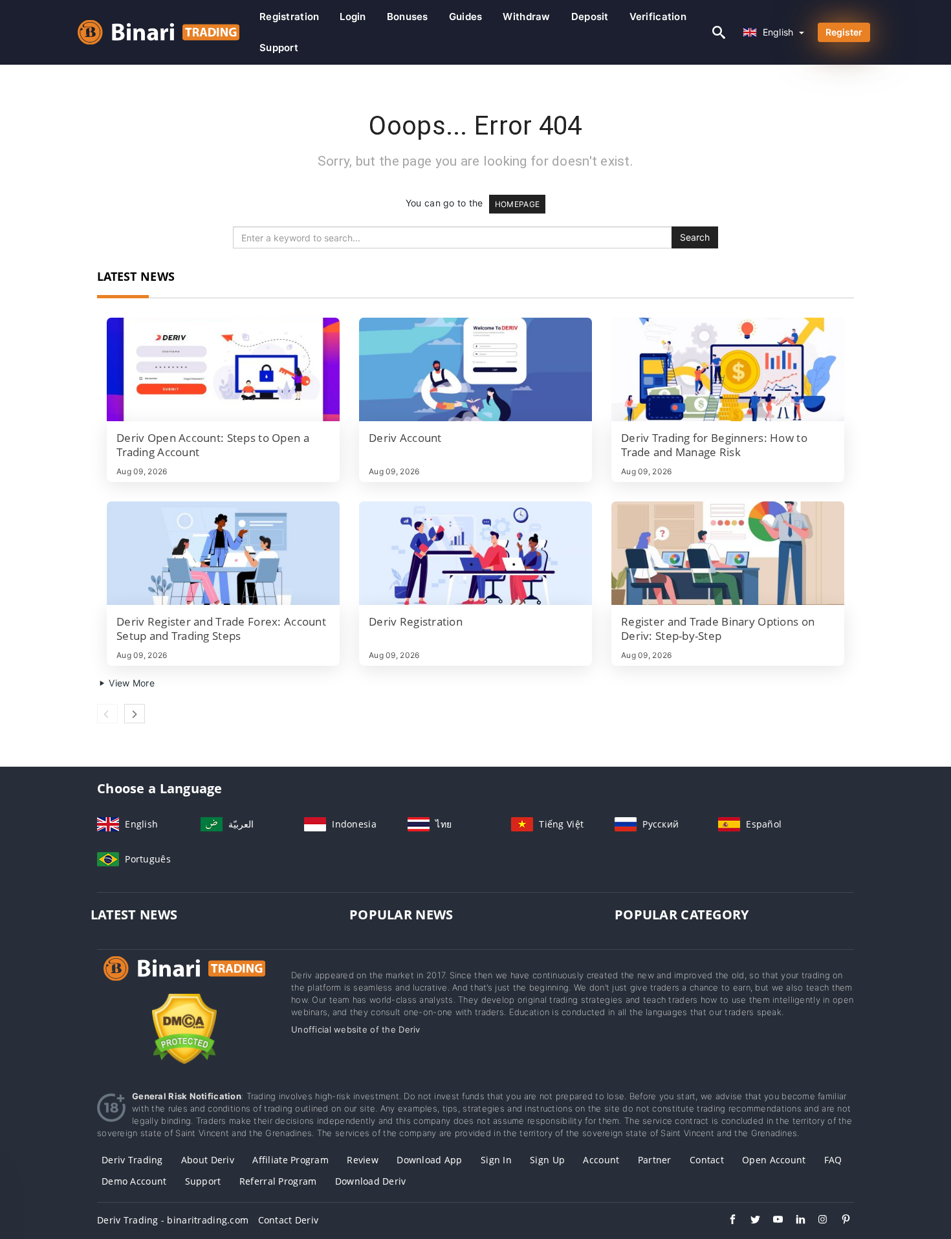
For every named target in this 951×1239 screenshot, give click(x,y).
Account (601, 1160)
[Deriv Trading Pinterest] (839, 1221)
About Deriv (207, 1160)
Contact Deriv (288, 1220)
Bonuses (407, 16)
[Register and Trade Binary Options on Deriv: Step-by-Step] (727, 553)
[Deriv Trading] (184, 980)
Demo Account (134, 1181)
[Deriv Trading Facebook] (726, 1221)
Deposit (590, 16)
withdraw (526, 16)
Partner (655, 1160)
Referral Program (277, 1181)
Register (843, 32)
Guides (466, 16)
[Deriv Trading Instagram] (816, 1221)
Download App (429, 1160)
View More (130, 682)
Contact (707, 1160)
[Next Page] (134, 713)
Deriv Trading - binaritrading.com (172, 1220)
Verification (657, 16)
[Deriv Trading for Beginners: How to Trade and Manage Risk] (727, 369)
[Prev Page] (107, 713)
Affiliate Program (290, 1160)
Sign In (496, 1160)
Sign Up (547, 1160)
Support (278, 47)
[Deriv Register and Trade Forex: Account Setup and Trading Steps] (223, 553)
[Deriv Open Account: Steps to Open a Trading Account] (223, 369)
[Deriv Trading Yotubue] (771, 1221)
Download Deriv (370, 1181)
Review (362, 1160)
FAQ (833, 1160)
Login (353, 16)
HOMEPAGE (517, 204)
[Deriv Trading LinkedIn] (794, 1221)
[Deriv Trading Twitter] (749, 1221)
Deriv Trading (132, 1160)
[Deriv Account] (475, 369)
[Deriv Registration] (475, 553)
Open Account (773, 1160)
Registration (289, 16)
